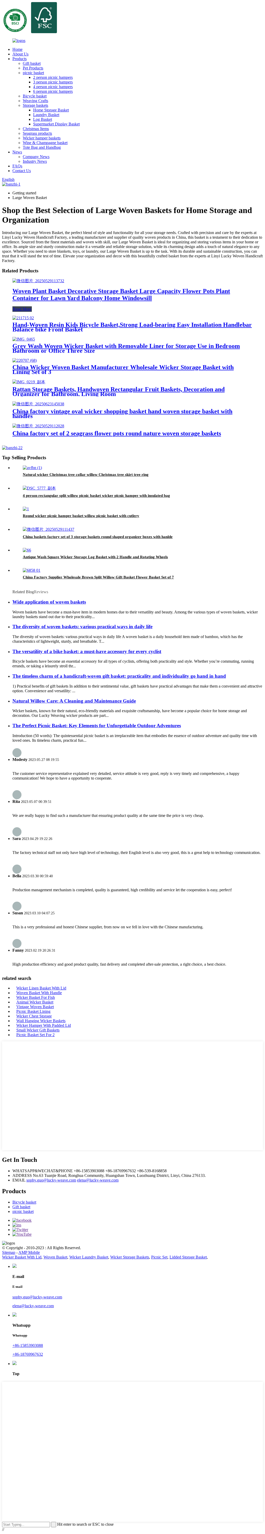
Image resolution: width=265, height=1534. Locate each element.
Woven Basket (55, 1257)
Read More (22, 309)
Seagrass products (37, 133)
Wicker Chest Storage (34, 1016)
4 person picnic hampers (53, 86)
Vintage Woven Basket (35, 1007)
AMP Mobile (29, 1252)
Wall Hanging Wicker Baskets (40, 1021)
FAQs (17, 166)
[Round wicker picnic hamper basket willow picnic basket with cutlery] (26, 509)
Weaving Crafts (35, 100)
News (17, 152)
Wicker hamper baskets (42, 138)
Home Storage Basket (51, 110)
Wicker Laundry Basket (88, 1257)
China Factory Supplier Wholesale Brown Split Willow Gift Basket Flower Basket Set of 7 (98, 577)
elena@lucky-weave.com (98, 1180)
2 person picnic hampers (53, 77)
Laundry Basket (46, 114)
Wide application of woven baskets (49, 602)
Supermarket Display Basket (56, 124)
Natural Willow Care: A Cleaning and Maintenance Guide (74, 701)
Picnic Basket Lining (33, 1011)
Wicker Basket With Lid (21, 1257)
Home (17, 49)
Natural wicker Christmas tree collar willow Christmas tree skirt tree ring (86, 474)
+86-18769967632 (27, 1354)
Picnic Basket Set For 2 (35, 1035)
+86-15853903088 (27, 1345)
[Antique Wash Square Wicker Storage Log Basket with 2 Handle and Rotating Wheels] (27, 550)
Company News (36, 156)
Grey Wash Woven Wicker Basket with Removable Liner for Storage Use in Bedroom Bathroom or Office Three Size (126, 348)
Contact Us (21, 170)
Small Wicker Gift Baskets (38, 1030)
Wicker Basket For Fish (35, 997)
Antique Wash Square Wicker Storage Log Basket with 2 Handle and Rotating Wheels (95, 557)
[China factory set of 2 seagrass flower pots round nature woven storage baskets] (38, 426)
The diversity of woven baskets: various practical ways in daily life (82, 626)
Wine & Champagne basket (45, 142)
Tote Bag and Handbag (42, 147)
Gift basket (32, 63)
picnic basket (33, 72)
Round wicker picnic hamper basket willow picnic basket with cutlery (81, 516)
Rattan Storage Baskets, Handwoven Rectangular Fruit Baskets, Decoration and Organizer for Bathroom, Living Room (118, 391)
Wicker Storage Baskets (129, 1257)
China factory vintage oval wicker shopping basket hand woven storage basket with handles (122, 413)
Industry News (35, 161)
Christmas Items (36, 128)
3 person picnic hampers (53, 82)
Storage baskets (35, 105)
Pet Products (33, 68)
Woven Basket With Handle (39, 993)
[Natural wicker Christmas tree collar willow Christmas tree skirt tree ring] (32, 467)
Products (19, 58)
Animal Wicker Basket (34, 1002)
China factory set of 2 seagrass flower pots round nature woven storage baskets (116, 433)
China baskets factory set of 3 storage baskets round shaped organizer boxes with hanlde (98, 537)
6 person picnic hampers (53, 91)
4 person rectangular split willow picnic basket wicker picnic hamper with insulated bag (96, 495)
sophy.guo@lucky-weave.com (51, 1180)
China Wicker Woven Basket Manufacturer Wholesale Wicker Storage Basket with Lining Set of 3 (123, 369)
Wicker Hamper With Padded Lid (43, 1025)
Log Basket (42, 119)
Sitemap (8, 1252)
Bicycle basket (35, 96)
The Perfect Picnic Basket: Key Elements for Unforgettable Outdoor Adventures (96, 725)
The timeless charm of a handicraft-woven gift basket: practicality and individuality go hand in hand (119, 676)
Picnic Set (159, 1257)
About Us (20, 54)
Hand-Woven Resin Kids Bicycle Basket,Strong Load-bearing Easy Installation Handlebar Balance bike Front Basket (132, 327)
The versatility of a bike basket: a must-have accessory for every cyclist (86, 651)
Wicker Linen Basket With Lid (41, 988)
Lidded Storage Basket (188, 1257)
